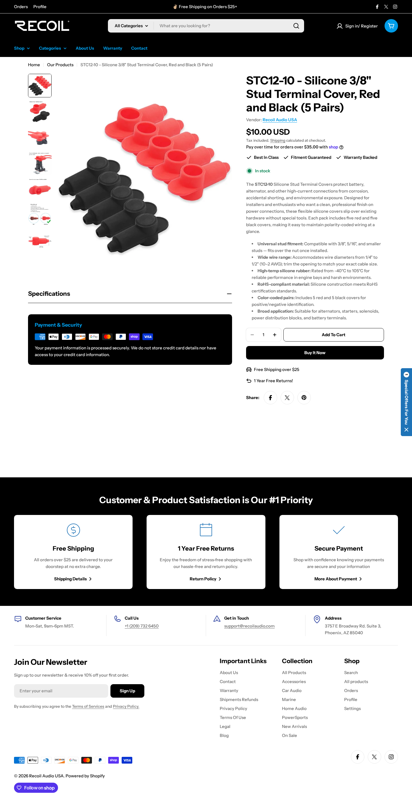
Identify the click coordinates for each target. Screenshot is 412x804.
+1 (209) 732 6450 (142, 626)
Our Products (60, 64)
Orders (21, 6)
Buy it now (314, 352)
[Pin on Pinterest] (304, 397)
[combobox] (206, 26)
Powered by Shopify (85, 775)
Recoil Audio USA (280, 119)
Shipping (277, 140)
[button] (406, 402)
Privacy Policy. (126, 706)
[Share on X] (287, 397)
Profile (40, 6)
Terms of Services (88, 706)
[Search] (296, 25)
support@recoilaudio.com (249, 626)
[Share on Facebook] (270, 397)
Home (34, 64)
